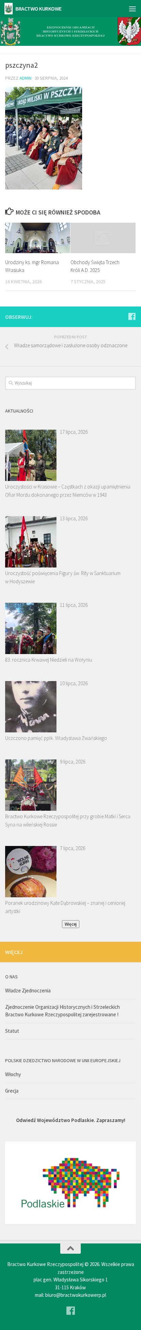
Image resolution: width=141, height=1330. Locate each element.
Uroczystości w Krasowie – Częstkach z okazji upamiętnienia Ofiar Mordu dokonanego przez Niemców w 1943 (67, 490)
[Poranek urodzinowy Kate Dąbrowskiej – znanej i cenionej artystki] (30, 871)
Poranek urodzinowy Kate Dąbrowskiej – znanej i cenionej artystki (65, 907)
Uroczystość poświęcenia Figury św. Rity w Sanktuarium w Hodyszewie (62, 577)
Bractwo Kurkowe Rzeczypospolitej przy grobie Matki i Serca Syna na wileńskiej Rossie (67, 820)
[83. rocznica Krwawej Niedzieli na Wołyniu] (30, 628)
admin (25, 78)
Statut (12, 1031)
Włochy (13, 1074)
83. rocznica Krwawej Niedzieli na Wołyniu (48, 659)
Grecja (11, 1090)
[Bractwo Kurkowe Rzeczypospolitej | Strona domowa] (9, 8)
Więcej (71, 924)
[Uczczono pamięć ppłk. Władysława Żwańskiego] (30, 706)
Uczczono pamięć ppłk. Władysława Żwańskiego (56, 738)
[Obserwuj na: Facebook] (132, 316)
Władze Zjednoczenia (28, 990)
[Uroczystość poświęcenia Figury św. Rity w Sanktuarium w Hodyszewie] (30, 542)
